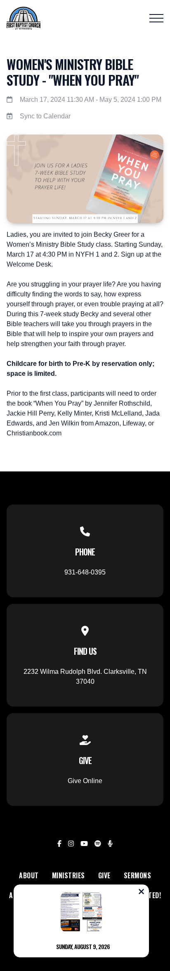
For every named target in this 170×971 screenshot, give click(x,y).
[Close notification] (141, 892)
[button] (156, 18)
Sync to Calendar (45, 116)
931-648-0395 (85, 572)
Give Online (85, 780)
